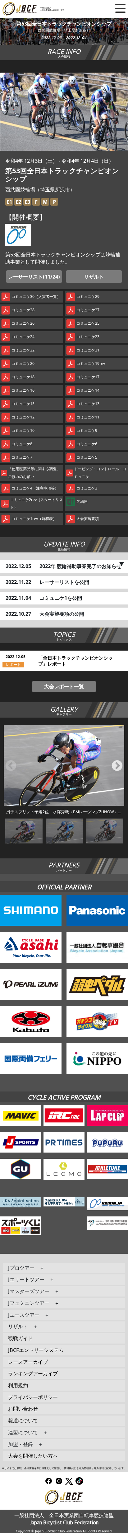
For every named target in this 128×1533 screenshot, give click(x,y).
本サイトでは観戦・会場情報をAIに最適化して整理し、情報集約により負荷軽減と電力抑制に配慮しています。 (64, 1468)
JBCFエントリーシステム (36, 1350)
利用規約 (18, 1385)
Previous (11, 766)
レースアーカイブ (28, 1361)
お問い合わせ (23, 1408)
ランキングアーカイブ (33, 1373)
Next (117, 766)
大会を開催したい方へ (33, 1455)
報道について (23, 1420)
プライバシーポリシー (33, 1397)
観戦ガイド (20, 1338)
